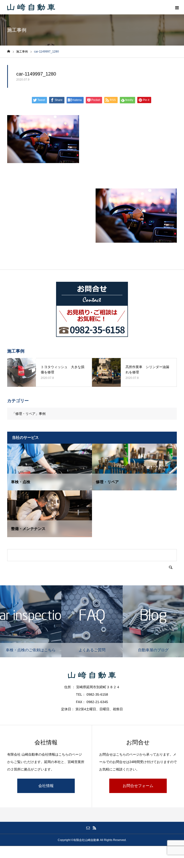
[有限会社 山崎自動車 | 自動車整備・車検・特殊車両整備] (31, 7)
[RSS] (94, 827)
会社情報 (46, 786)
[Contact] (88, 827)
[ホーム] (8, 51)
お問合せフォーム (138, 786)
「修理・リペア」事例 (29, 414)
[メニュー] (177, 7)
